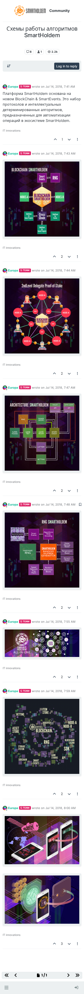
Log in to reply (66, 66)
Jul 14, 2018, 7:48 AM (60, 504)
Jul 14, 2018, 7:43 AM (60, 153)
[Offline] (5, 86)
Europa (13, 86)
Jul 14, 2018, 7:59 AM (60, 691)
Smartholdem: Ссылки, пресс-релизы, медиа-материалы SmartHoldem (42, 44)
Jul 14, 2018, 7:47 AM (60, 387)
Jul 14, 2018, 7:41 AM (60, 86)
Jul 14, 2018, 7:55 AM (60, 621)
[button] (6, 987)
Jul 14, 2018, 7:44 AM (60, 270)
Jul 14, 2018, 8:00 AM (60, 808)
